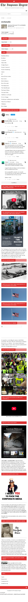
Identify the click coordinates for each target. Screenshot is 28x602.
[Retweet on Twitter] (8, 119)
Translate (12, 33)
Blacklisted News (5, 55)
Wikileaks (3, 104)
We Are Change (4, 97)
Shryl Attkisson (4, 81)
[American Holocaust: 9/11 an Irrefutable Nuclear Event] (4, 27)
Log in (2, 577)
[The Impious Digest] (14, 8)
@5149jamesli (14, 143)
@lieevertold (15, 121)
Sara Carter (4, 78)
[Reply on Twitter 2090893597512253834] (6, 157)
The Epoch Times (5, 90)
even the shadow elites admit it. (10, 506)
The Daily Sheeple (5, 88)
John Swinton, (9, 554)
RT (2, 74)
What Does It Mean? (6, 101)
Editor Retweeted (12, 119)
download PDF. (11, 460)
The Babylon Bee (5, 85)
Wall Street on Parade (6, 94)
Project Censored (5, 67)
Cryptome (3, 60)
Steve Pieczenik (4, 83)
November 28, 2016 (12, 27)
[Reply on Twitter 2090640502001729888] (6, 127)
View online (4, 460)
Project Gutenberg (5, 69)
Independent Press (20, 27)
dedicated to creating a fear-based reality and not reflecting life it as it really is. (14, 512)
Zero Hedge (4, 106)
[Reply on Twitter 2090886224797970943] (6, 138)
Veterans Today (4, 92)
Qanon (2, 72)
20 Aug (17, 162)
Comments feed (4, 581)
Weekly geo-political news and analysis (10, 99)
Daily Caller (4, 62)
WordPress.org (4, 583)
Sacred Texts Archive (6, 76)
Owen (6, 162)
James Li (7, 143)
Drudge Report (4, 65)
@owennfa (12, 162)
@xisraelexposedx (18, 132)
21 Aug (20, 121)
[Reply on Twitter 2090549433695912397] (6, 179)
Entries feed (4, 579)
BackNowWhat (8, 121)
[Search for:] (14, 13)
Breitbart (3, 58)
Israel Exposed (8, 132)
